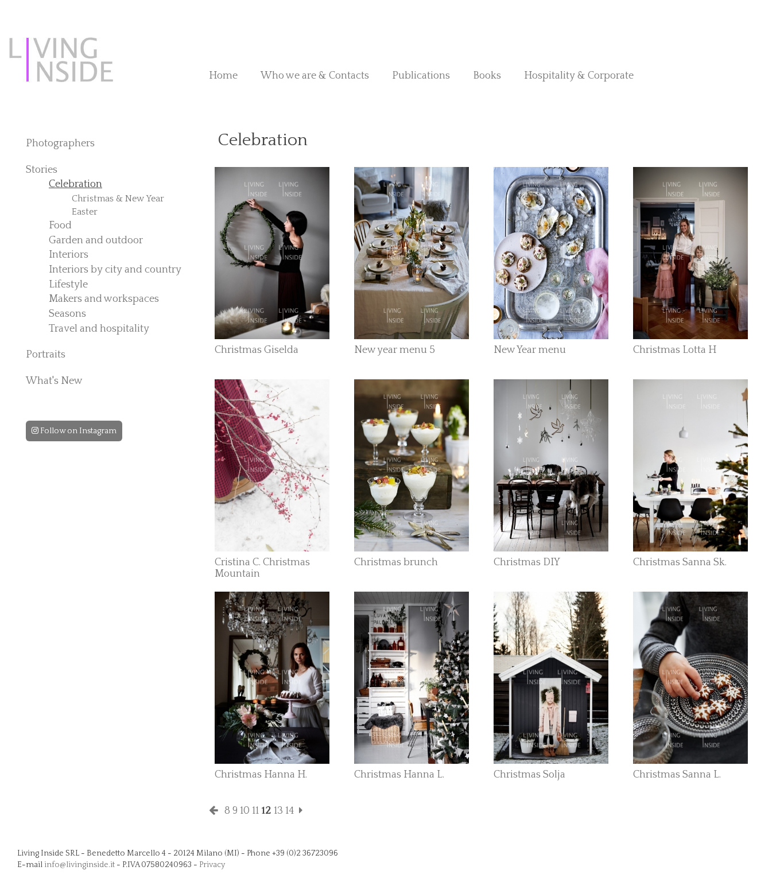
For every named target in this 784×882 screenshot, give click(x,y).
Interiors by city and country (115, 269)
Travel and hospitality (99, 329)
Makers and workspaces (104, 299)
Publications (421, 75)
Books (487, 75)
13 (278, 811)
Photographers (60, 143)
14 (289, 811)
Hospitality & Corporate (579, 75)
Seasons (67, 314)
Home (223, 75)
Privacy (212, 864)
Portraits (45, 354)
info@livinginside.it (79, 864)
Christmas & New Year (118, 198)
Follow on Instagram (77, 431)
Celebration (75, 184)
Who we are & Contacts (315, 75)
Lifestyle (68, 284)
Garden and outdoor (96, 240)
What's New (54, 381)
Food (60, 225)
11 (255, 811)
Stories (41, 170)
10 (245, 811)
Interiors (68, 255)
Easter (85, 212)
